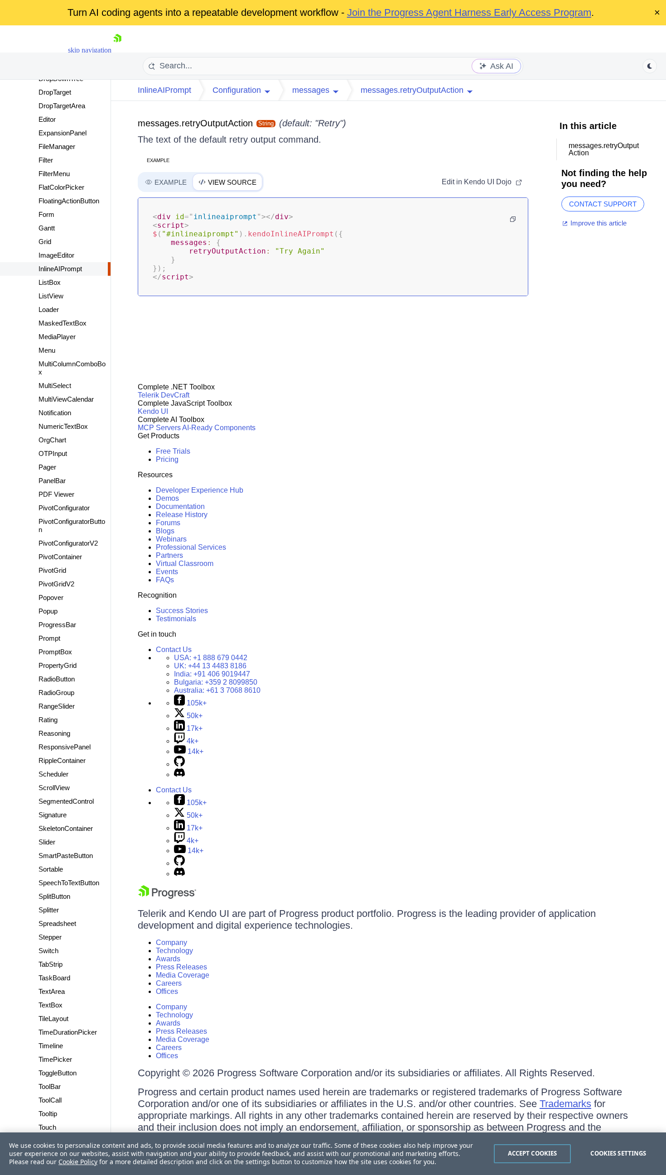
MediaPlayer (57, 337)
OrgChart (52, 440)
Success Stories (182, 610)
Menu (47, 350)
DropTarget (55, 92)
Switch (48, 950)
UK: (210, 666)
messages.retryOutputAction (195, 123)
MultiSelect (55, 385)
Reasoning (54, 733)
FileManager (57, 146)
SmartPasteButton (66, 855)
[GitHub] (179, 764)
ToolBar (50, 1086)
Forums (168, 523)
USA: (210, 658)
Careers (169, 983)
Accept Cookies (532, 1153)
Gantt (47, 228)
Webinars (171, 539)
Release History (182, 514)
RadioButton (57, 679)
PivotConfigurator (64, 508)
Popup (48, 611)
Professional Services (191, 547)
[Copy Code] (512, 219)
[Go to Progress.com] (167, 896)
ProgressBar (57, 624)
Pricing (167, 459)
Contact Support (603, 204)
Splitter (49, 910)
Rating (48, 720)
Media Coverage (182, 975)
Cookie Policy (77, 1161)
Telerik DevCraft (163, 395)
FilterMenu (54, 173)
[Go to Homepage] (117, 50)
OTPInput (53, 453)
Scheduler (53, 774)
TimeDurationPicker (68, 1032)
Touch (47, 1127)
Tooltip (48, 1113)
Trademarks (565, 1103)
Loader (49, 309)
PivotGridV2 (56, 584)
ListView (51, 296)
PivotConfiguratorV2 (68, 543)
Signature (53, 815)
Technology (174, 950)
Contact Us (174, 649)
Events (167, 572)
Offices (167, 991)
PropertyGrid (58, 665)
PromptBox (55, 652)
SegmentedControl (66, 801)
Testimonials (176, 619)
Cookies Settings (618, 1153)
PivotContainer (60, 557)
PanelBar (52, 480)
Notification (55, 413)
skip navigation (89, 50)
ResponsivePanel (65, 747)
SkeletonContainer (66, 828)
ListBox (50, 282)
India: (212, 674)
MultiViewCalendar (66, 399)
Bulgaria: (215, 682)
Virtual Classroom (184, 563)
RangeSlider (57, 706)
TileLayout (53, 1018)
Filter (46, 160)
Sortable (51, 869)
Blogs (165, 531)
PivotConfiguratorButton (72, 525)
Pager (47, 467)
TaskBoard (54, 978)
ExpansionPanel (63, 133)
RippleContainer (62, 760)
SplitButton (54, 896)
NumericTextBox (63, 426)
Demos (167, 498)
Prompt (49, 638)
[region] (333, 1153)
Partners (169, 555)
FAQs (165, 580)
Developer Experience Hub (199, 490)
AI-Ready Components (219, 428)
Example (158, 160)
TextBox (51, 1005)
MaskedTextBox (63, 323)
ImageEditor (56, 255)
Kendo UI (153, 411)
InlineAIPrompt (60, 269)
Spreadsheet (57, 923)
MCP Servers (159, 428)
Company (171, 942)
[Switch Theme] (649, 66)
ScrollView (54, 787)
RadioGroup (56, 692)
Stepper (50, 937)
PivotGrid (52, 570)
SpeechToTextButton (69, 883)
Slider (47, 842)
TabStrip (51, 964)
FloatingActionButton (69, 201)
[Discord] (179, 774)
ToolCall (50, 1100)
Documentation (180, 506)
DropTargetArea (62, 106)
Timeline (51, 1046)
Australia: (217, 690)
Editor (47, 119)
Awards (168, 959)
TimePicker (55, 1059)
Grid (45, 241)
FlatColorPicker (61, 187)
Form (46, 214)
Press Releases (181, 967)
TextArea (52, 991)
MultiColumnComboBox (72, 368)
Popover (51, 597)
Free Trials (173, 451)
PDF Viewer (56, 494)
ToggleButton (58, 1073)
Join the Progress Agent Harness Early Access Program (469, 12)
